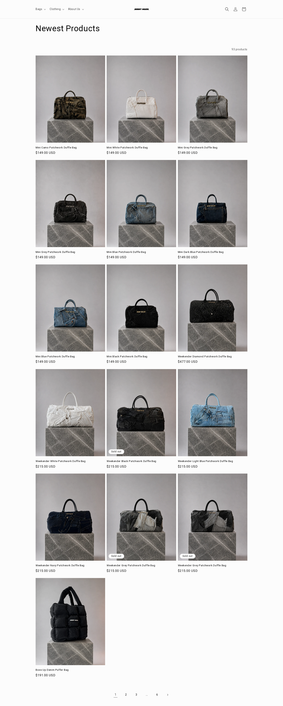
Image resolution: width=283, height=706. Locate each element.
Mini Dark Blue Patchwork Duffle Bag (201, 251)
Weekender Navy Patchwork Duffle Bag (60, 565)
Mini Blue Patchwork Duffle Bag (126, 251)
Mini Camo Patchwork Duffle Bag (56, 147)
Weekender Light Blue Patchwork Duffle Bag (205, 460)
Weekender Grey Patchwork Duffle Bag (131, 565)
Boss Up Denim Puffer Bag (52, 669)
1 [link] (115, 695)
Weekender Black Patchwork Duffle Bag (131, 460)
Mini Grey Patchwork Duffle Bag (198, 147)
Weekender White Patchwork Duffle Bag (61, 460)
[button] (40, 9)
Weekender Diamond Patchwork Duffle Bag (205, 356)
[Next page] (167, 695)
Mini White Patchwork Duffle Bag (127, 147)
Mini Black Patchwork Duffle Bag (127, 356)
